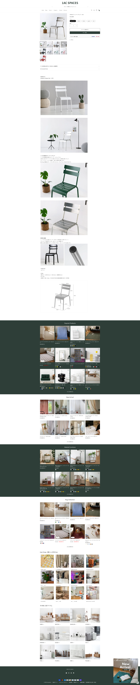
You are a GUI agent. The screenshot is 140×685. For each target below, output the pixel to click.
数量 (70, 23)
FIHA (86, 642)
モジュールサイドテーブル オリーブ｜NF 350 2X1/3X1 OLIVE (47, 466)
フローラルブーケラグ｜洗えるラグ (91, 436)
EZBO (71, 642)
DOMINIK (42, 642)
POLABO (87, 660)
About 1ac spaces (70, 669)
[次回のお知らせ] (88, 6)
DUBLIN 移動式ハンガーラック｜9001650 (62, 363)
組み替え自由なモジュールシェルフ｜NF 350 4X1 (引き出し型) (46, 488)
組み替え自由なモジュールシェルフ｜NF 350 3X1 (77, 488)
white (79, 21)
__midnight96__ (59, 569)
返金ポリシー (55, 682)
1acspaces (49, 682)
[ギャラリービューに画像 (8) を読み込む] (50, 51)
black (84, 21)
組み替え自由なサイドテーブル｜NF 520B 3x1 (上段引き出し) (92, 488)
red (93, 21)
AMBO (41, 624)
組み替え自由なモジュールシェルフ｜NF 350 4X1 (77, 466)
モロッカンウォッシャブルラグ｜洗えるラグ (92, 385)
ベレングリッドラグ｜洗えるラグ (45, 363)
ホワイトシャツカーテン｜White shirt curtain (76, 416)
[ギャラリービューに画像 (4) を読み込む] (64, 44)
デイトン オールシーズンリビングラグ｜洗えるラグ (92, 541)
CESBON (87, 624)
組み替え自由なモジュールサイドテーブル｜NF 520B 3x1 (62, 466)
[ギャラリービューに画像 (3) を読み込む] (57, 44)
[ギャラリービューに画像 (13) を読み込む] (43, 58)
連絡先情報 (82, 682)
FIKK (41, 660)
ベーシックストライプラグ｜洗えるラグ (61, 341)
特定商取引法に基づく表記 (91, 682)
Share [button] (72, 39)
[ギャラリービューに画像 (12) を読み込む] (64, 51)
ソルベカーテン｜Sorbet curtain (60, 436)
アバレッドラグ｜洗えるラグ (75, 540)
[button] (47, 10)
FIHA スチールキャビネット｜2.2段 (91, 363)
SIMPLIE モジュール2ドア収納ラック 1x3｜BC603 (77, 385)
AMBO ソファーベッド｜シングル (45, 384)
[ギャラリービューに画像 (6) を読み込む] (43, 51)
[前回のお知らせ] (52, 6)
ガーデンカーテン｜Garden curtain (61, 415)
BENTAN (57, 624)
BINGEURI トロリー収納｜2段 (60, 384)
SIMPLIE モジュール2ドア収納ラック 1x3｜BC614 (77, 342)
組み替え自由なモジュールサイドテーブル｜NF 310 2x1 (92, 466)
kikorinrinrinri (74, 569)
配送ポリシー (76, 682)
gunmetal (73, 21)
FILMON (57, 660)
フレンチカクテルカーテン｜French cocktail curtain (91, 416)
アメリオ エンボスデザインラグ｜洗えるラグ (47, 342)
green (89, 21)
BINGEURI (72, 624)
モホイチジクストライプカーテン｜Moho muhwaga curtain (47, 416)
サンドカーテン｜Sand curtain (45, 436)
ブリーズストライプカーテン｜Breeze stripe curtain (76, 437)
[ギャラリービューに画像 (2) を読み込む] (50, 44)
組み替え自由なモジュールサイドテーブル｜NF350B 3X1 (62, 488)
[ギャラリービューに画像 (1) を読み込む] (43, 44)
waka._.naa (43, 569)
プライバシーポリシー (63, 682)
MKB (71, 660)
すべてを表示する (70, 391)
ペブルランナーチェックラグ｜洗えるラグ (77, 363)
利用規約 (70, 682)
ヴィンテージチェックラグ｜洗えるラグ (92, 341)
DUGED (57, 642)
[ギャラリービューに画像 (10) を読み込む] (57, 51)
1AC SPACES (70, 3)
